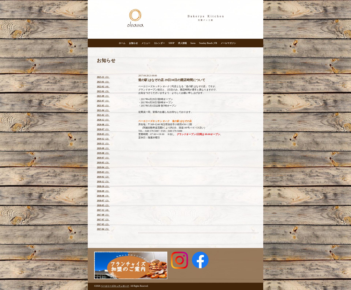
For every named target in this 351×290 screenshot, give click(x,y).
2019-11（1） (103, 143)
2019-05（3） (103, 162)
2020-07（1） (103, 129)
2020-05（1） (103, 134)
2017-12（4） (103, 210)
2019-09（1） (103, 148)
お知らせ (133, 43)
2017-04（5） (103, 229)
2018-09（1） (103, 191)
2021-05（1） (103, 105)
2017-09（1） (103, 215)
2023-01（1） (103, 82)
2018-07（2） (103, 200)
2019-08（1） (103, 153)
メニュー (145, 43)
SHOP (171, 43)
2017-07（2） (103, 219)
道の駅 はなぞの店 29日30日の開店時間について (171, 80)
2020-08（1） (103, 124)
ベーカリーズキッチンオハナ (115, 286)
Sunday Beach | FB (208, 43)
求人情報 (182, 43)
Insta (192, 43)
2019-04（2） (103, 167)
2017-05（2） (103, 224)
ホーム (122, 43)
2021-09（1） (103, 96)
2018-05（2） (103, 205)
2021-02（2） (103, 115)
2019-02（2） (103, 177)
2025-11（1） (103, 77)
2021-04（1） (103, 110)
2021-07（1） (103, 101)
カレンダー (159, 43)
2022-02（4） (103, 86)
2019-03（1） (103, 172)
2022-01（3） (103, 91)
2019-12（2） (103, 139)
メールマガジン (228, 43)
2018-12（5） (103, 181)
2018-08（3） (103, 196)
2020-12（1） (103, 120)
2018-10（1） (103, 186)
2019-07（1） (103, 158)
